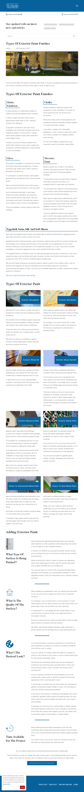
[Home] (12, 6)
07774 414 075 (74, 14)
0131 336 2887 (18, 14)
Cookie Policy (53, 784)
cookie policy (6, 784)
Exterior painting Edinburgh (42, 763)
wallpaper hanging (49, 28)
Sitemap (76, 784)
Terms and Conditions (65, 784)
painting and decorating (66, 24)
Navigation (77, 5)
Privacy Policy (43, 784)
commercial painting (50, 24)
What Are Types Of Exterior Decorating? (20, 275)
